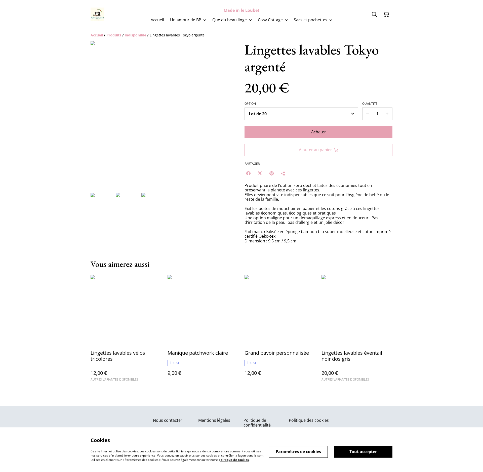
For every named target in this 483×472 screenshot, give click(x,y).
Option (250, 104)
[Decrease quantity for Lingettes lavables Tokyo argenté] (367, 114)
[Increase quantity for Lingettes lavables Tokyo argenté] (387, 114)
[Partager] (283, 173)
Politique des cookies (309, 420)
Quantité (370, 104)
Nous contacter (167, 420)
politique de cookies (234, 459)
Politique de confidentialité (257, 422)
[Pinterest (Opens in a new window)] (271, 173)
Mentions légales (214, 420)
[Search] (374, 14)
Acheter (318, 132)
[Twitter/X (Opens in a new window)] (260, 173)
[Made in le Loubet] (97, 14)
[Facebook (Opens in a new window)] (248, 173)
